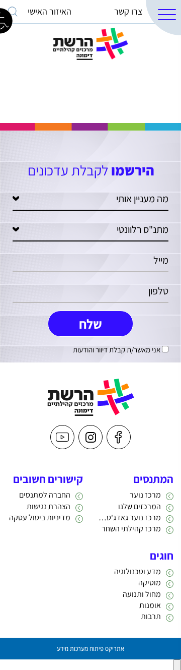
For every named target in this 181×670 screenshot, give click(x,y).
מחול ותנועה (142, 594)
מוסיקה (149, 582)
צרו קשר (128, 11)
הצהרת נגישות (48, 506)
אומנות (150, 605)
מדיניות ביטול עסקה (39, 517)
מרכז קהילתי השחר (131, 528)
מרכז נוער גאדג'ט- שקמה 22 (129, 517)
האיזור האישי (49, 11)
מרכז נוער (145, 495)
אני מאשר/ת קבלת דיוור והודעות (116, 349)
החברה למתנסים (44, 495)
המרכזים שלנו (139, 506)
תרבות (151, 616)
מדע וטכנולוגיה (137, 571)
